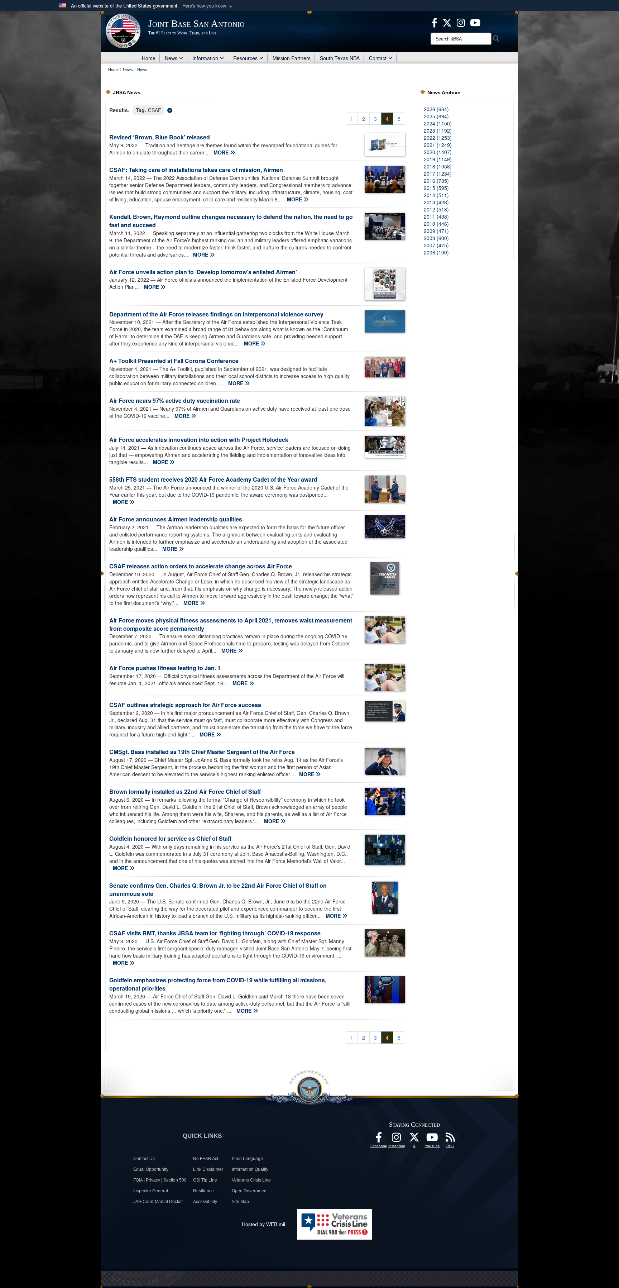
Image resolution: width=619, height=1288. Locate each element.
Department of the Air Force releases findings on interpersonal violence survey (216, 314)
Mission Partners (292, 58)
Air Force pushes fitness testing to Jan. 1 (165, 668)
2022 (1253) (438, 137)
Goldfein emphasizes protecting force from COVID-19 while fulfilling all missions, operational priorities (217, 984)
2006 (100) (436, 252)
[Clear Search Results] (257, 109)
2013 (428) (436, 202)
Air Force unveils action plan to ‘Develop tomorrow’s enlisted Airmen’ (203, 272)
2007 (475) (436, 245)
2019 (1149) (438, 159)
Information (205, 58)
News (171, 58)
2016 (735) (436, 180)
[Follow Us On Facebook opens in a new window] (379, 1139)
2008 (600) (436, 238)
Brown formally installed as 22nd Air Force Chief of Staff (185, 791)
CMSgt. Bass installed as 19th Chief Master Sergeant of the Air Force (202, 752)
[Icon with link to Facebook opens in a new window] (434, 21)
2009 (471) (436, 230)
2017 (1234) (438, 173)
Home (148, 58)
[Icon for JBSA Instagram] (397, 1139)
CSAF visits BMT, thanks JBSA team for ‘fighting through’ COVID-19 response (215, 933)
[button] (208, 6)
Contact (378, 58)
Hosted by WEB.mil (263, 1224)
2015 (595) (436, 187)
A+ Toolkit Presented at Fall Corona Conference (174, 361)
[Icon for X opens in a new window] (447, 21)
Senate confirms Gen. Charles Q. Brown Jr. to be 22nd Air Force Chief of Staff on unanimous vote (218, 889)
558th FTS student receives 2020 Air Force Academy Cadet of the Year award (213, 479)
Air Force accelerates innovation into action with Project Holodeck (198, 439)
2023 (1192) (438, 130)
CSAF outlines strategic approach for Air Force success (185, 705)
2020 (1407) (438, 152)
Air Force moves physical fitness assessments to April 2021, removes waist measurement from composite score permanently (230, 624)
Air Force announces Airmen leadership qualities (175, 519)
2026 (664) (436, 109)
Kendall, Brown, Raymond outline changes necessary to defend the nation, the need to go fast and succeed (231, 221)
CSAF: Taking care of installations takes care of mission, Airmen (196, 170)
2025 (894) (436, 116)
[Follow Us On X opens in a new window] (414, 1139)
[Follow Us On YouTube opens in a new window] (432, 1139)
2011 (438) (436, 216)
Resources (245, 58)
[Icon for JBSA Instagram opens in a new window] (461, 21)
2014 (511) (436, 195)
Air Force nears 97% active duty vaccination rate (174, 400)
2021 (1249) (438, 144)
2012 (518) (436, 209)
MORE (221, 152)
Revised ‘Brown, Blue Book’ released (159, 137)
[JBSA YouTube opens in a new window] (475, 21)
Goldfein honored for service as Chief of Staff (170, 838)
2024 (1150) (438, 123)
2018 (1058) (438, 166)
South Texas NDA (340, 58)
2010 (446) (436, 223)
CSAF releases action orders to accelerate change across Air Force (200, 566)
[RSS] (450, 1139)
